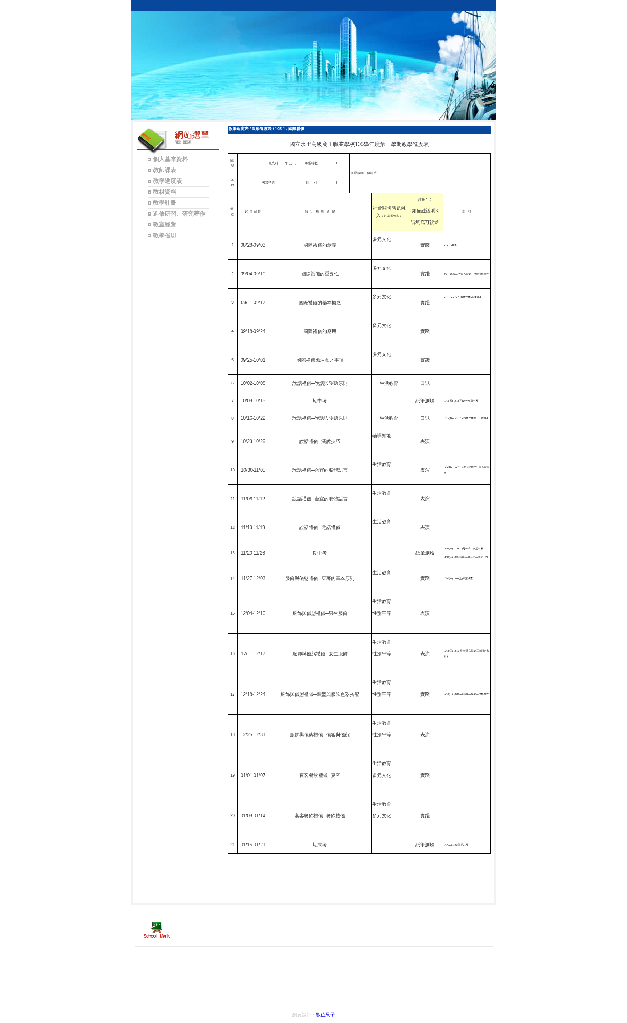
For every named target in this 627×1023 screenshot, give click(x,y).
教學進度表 (239, 128)
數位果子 (325, 1015)
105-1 (280, 128)
